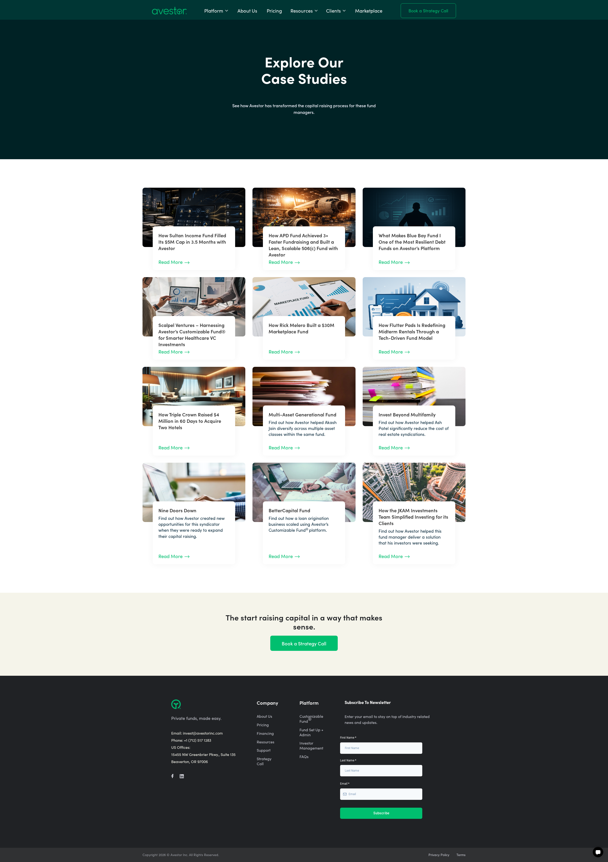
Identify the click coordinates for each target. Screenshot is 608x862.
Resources (265, 742)
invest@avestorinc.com (203, 733)
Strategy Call (264, 761)
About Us (247, 10)
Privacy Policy (438, 855)
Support (264, 750)
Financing (265, 733)
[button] (216, 11)
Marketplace (368, 10)
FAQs (304, 756)
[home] (169, 10)
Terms (461, 855)
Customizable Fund (311, 719)
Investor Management (311, 745)
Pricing (274, 10)
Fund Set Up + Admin (311, 732)
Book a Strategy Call (428, 11)
